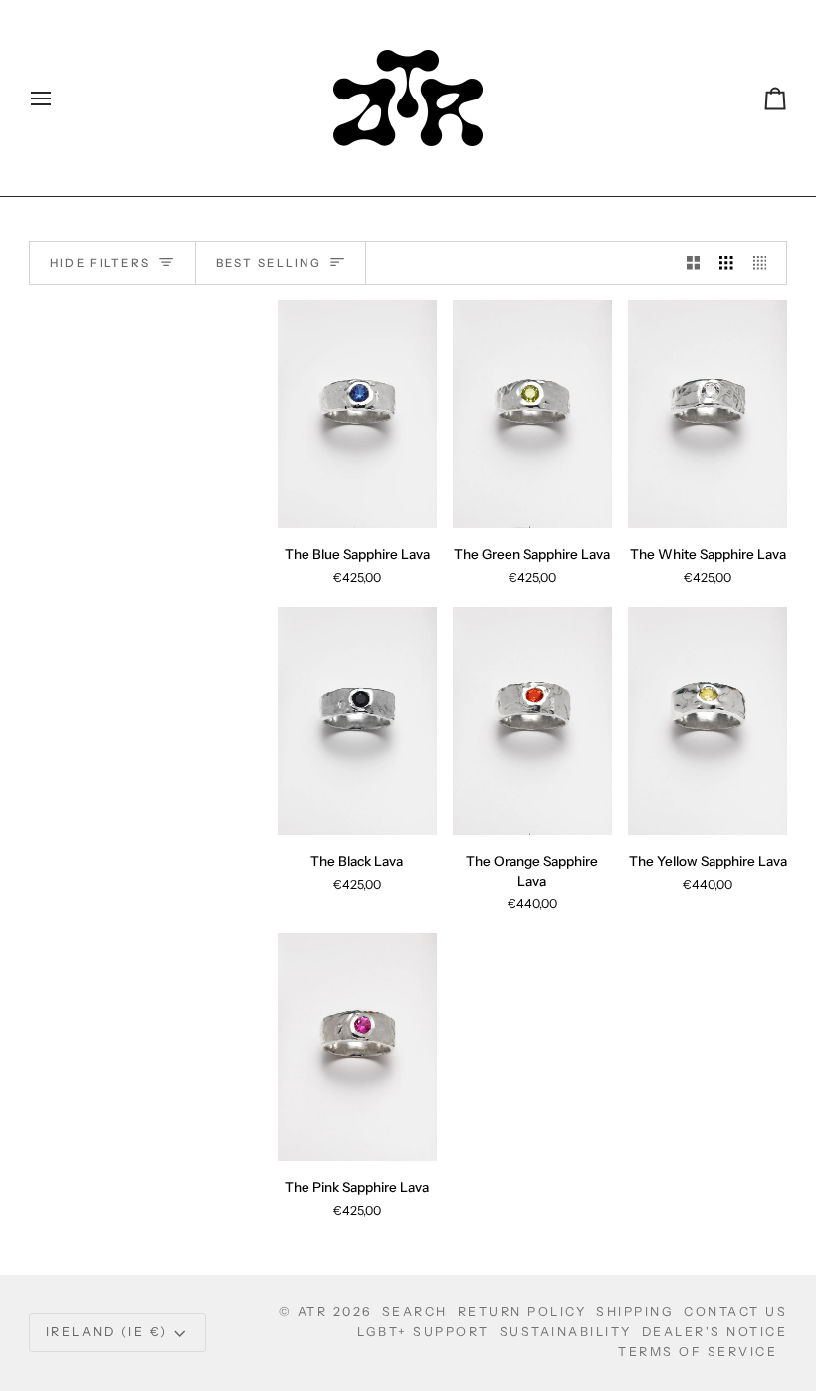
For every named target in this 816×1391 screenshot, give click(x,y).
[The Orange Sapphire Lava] (532, 721)
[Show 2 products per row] (694, 263)
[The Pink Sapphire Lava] (357, 1047)
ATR (313, 1311)
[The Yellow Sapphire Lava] (707, 721)
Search (415, 1311)
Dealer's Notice (715, 1331)
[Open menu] (59, 98)
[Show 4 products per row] (765, 263)
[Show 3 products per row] (726, 263)
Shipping (635, 1311)
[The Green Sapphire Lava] (532, 414)
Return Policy (522, 1311)
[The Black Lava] (357, 721)
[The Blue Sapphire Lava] (357, 414)
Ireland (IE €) (107, 1331)
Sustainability (566, 1331)
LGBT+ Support (423, 1331)
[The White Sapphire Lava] (707, 414)
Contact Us (735, 1311)
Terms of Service (697, 1351)
